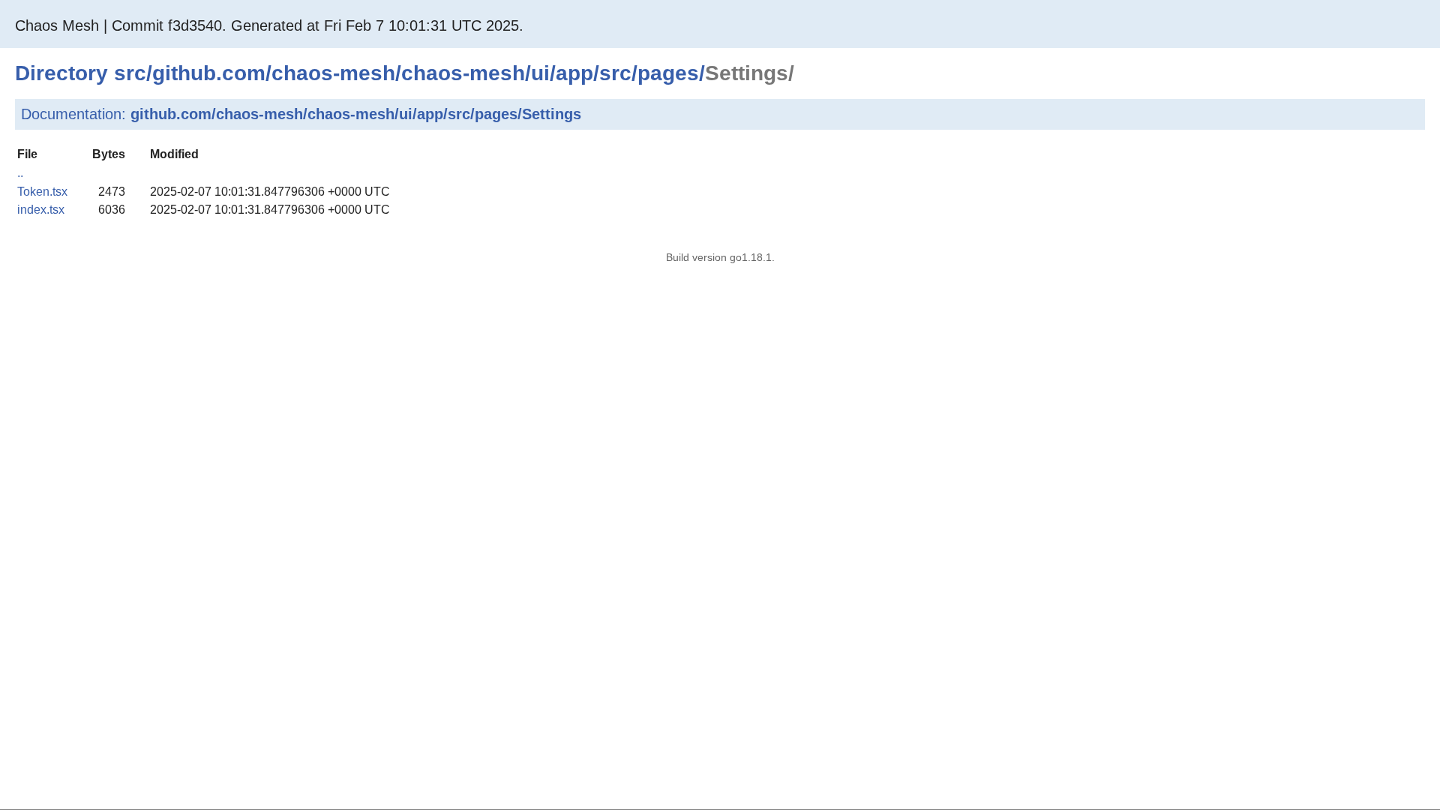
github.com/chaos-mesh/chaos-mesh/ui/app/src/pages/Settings (355, 114)
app (574, 73)
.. (20, 172)
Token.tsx (42, 191)
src (130, 73)
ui (540, 73)
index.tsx (40, 209)
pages (668, 73)
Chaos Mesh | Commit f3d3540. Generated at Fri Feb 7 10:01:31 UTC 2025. (269, 25)
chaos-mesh (333, 73)
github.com (209, 73)
